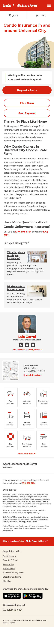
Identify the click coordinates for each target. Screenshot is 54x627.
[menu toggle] (49, 5)
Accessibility (8, 564)
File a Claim (27, 103)
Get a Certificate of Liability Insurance (27, 350)
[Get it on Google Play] (32, 596)
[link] (27, 5)
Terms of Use (9, 569)
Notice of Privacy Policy (13, 573)
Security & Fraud (10, 560)
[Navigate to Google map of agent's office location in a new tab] (33, 345)
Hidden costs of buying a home (16, 288)
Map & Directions (33, 375)
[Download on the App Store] (12, 596)
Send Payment (27, 113)
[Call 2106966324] (21, 345)
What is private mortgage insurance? (16, 255)
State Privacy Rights (12, 577)
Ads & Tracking (9, 556)
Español (7, 5)
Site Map (7, 581)
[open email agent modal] (27, 345)
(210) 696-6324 (23, 232)
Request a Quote (27, 90)
